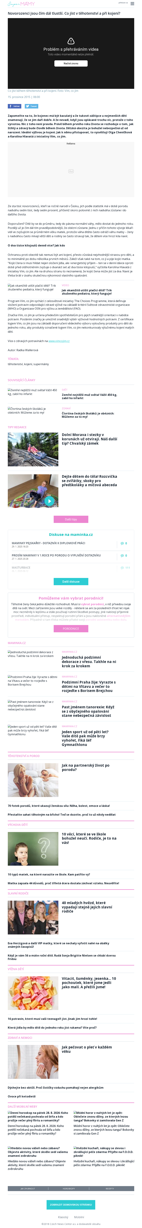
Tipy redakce (17, 427)
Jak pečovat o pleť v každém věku (87, 1049)
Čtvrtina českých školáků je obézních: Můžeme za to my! (88, 415)
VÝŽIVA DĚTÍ (16, 969)
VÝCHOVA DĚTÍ (18, 825)
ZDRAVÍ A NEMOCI (20, 1038)
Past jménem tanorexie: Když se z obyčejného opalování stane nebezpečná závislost (88, 711)
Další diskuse (70, 581)
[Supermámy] (21, 7)
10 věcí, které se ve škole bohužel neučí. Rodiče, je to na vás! (89, 838)
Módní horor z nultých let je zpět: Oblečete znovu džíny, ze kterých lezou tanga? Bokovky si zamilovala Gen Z (104, 1129)
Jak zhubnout (28, 1188)
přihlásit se (123, 3)
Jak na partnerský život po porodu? (85, 767)
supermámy (41, 364)
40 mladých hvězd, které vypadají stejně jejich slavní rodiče (87, 907)
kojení (28, 364)
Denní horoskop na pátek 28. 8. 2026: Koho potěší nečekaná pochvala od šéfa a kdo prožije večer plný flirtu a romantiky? (36, 1129)
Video (65, 285)
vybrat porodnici (92, 604)
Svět (65, 389)
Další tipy (71, 519)
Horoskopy (69, 1188)
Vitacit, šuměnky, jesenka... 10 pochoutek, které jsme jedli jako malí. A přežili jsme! (89, 982)
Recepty (110, 1188)
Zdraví (66, 408)
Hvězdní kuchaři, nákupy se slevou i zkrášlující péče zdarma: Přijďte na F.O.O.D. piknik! (104, 1163)
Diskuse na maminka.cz (71, 534)
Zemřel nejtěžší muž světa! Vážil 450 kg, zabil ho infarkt (89, 396)
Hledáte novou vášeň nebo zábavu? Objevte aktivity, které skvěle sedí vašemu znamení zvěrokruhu (37, 1165)
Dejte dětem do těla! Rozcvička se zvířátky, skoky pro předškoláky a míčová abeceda (89, 480)
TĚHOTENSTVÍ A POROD (24, 756)
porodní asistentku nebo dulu (106, 620)
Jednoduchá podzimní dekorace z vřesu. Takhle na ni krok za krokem (89, 661)
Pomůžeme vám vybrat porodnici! (71, 598)
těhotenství (15, 364)
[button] (132, 3)
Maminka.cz (17, 643)
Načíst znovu (71, 63)
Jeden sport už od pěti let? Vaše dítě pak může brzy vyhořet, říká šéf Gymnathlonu (85, 738)
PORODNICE (71, 629)
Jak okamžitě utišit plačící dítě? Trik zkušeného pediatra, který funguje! (87, 291)
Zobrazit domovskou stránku (71, 1204)
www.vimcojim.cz (59, 341)
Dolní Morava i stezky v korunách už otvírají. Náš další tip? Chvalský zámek (89, 438)
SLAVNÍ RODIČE (18, 893)
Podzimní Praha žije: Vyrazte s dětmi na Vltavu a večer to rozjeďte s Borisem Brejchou (89, 686)
